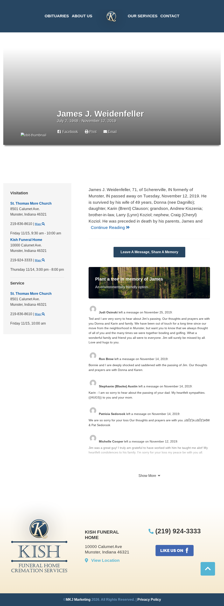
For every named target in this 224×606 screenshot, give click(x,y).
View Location (104, 560)
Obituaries (57, 16)
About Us (82, 16)
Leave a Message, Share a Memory (149, 252)
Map (38, 224)
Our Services (143, 16)
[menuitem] (56, 16)
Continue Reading (108, 227)
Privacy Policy (149, 599)
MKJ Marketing (78, 599)
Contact (169, 16)
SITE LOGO (110, 20)
